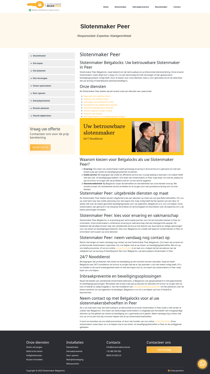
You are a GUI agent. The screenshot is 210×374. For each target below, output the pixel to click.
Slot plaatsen (39, 70)
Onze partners (177, 370)
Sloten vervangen (34, 347)
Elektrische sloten (34, 351)
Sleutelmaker (39, 55)
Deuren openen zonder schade (98, 110)
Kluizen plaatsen (41, 108)
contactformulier (123, 248)
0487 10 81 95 (41, 147)
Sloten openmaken (42, 85)
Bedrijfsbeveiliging (74, 359)
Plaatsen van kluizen (93, 113)
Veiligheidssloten (34, 355)
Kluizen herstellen (34, 359)
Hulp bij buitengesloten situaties (98, 107)
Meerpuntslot (72, 363)
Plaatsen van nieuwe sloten (96, 99)
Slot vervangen (40, 78)
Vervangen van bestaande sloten (99, 102)
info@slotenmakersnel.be (118, 347)
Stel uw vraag (164, 349)
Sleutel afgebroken (42, 115)
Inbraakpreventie (41, 100)
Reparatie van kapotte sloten (97, 96)
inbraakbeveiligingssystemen (146, 286)
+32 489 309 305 (113, 351)
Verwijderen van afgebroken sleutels (100, 105)
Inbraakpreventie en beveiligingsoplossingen (104, 116)
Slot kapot (38, 63)
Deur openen (39, 93)
